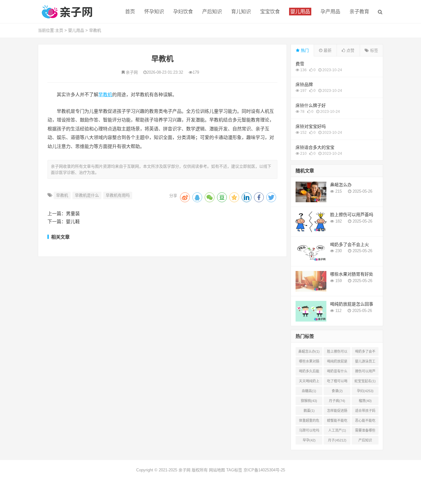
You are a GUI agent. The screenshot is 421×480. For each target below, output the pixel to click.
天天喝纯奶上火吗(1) (309, 382)
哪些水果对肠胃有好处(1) (309, 362)
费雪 (300, 63)
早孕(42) (309, 440)
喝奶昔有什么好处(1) (337, 372)
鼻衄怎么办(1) (309, 351)
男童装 (73, 213)
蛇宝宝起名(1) (365, 381)
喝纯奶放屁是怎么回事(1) (337, 362)
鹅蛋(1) (309, 410)
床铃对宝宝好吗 (311, 126)
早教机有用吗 (118, 195)
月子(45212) (337, 440)
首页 (130, 11)
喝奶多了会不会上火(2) (365, 353)
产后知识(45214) (365, 441)
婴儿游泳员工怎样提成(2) (365, 362)
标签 (373, 50)
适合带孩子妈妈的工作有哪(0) (365, 412)
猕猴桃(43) (309, 401)
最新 (327, 50)
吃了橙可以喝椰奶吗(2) (337, 382)
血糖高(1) (309, 391)
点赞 (349, 50)
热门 (304, 50)
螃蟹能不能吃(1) (337, 422)
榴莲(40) (365, 401)
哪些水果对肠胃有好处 (351, 274)
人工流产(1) (337, 430)
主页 (59, 30)
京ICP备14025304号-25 (264, 470)
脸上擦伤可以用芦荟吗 (351, 214)
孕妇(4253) (365, 391)
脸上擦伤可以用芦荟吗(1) (337, 353)
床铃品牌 (304, 84)
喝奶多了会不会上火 (349, 244)
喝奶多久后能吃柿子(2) (309, 372)
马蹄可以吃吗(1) (309, 432)
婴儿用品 (76, 30)
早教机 (95, 30)
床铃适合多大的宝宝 (315, 147)
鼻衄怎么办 (341, 184)
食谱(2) (337, 391)
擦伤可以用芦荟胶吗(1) (365, 372)
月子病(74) (337, 401)
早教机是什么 (87, 195)
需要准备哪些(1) (365, 432)
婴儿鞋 (73, 221)
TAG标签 (234, 470)
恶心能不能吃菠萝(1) (365, 422)
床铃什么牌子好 (311, 105)
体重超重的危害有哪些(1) (309, 422)
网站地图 (217, 470)
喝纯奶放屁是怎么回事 (351, 304)
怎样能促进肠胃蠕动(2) (337, 412)
